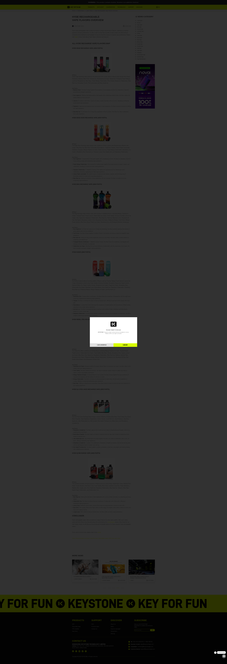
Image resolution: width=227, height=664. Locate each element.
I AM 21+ (125, 345)
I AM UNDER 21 (101, 345)
